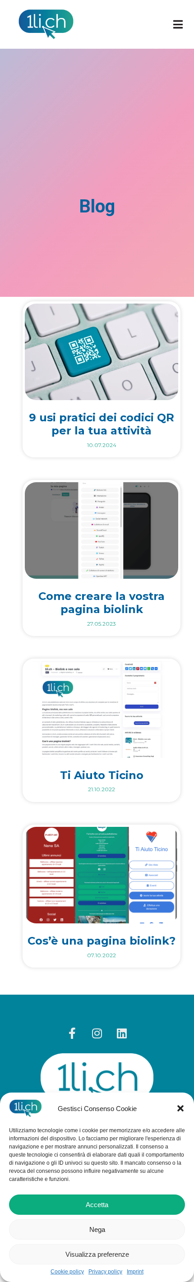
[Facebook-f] (72, 1033)
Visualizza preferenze (97, 1254)
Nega (97, 1229)
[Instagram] (97, 1033)
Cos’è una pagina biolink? (102, 940)
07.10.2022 (101, 955)
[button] (180, 1108)
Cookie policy (67, 1272)
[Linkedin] (122, 1033)
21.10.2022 (101, 789)
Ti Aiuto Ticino (101, 775)
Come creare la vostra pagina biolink (101, 603)
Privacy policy (105, 1272)
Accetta (97, 1204)
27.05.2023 (101, 623)
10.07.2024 (101, 445)
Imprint (135, 1272)
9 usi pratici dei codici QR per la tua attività (101, 424)
